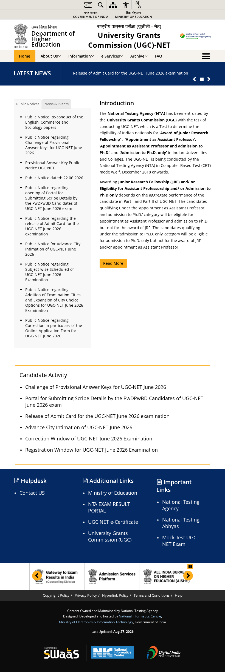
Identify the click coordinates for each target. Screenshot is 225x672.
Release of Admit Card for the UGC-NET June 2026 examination (130, 73)
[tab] (28, 104)
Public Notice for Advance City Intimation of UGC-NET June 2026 (52, 249)
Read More (113, 263)
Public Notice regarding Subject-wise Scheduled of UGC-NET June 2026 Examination (49, 271)
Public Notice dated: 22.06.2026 (54, 177)
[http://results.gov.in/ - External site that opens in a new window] (57, 576)
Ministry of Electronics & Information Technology (96, 622)
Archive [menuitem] (137, 56)
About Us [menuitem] (49, 56)
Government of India (90, 14)
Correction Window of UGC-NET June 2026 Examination (88, 438)
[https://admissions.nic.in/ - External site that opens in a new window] (112, 576)
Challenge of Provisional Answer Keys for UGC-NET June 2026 (95, 387)
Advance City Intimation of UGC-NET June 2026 (78, 427)
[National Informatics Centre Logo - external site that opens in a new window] (112, 652)
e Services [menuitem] (110, 56)
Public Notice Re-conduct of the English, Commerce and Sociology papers (54, 122)
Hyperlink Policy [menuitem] (115, 595)
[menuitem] (88, 5)
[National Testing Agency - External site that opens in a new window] (195, 36)
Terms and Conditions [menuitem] (152, 595)
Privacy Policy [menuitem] (86, 595)
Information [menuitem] (79, 56)
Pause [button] (190, 566)
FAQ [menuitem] (158, 56)
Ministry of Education (133, 14)
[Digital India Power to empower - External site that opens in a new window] (163, 652)
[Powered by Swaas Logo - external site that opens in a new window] (61, 652)
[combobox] (138, 4)
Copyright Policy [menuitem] (56, 595)
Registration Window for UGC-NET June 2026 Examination (91, 449)
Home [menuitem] (24, 56)
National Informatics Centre (140, 616)
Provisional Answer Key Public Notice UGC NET (52, 165)
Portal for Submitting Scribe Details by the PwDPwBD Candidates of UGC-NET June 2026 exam (114, 401)
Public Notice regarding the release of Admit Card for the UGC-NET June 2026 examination (52, 226)
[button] (194, 79)
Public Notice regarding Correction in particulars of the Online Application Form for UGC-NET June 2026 (53, 328)
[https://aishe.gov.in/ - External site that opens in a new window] (166, 576)
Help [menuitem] (178, 595)
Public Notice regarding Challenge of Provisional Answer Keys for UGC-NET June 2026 (53, 145)
